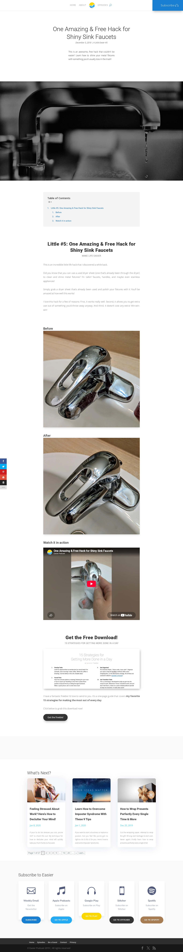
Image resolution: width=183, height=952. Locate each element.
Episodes (103, 5)
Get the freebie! (55, 717)
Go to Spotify (151, 920)
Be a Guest (52, 942)
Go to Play (91, 916)
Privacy (73, 942)
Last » (81, 853)
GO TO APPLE (61, 920)
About (82, 5)
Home (73, 5)
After (58, 216)
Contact (63, 942)
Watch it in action (63, 221)
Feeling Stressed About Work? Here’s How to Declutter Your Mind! (44, 814)
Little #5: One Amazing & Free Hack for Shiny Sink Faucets (77, 208)
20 (68, 853)
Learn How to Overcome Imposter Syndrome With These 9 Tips (91, 814)
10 (64, 853)
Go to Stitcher (121, 920)
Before (58, 212)
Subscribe (168, 5)
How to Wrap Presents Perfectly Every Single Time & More (134, 814)
